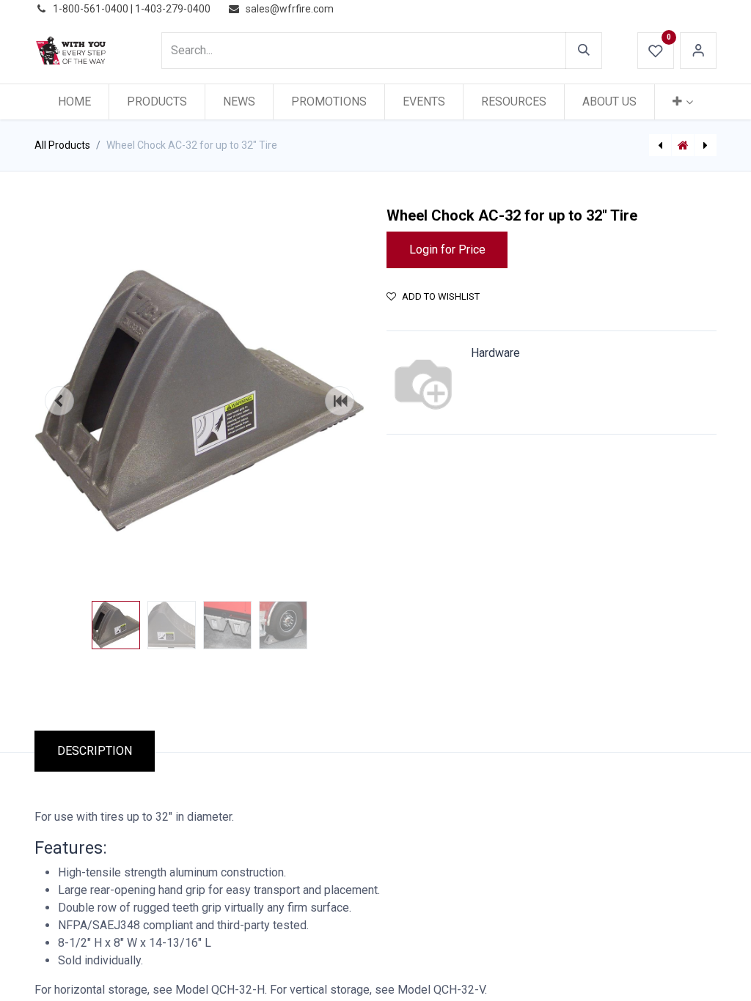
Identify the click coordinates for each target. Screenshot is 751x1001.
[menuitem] (74, 101)
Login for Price (447, 249)
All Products (62, 145)
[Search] (583, 50)
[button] (59, 400)
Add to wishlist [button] (441, 296)
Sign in (698, 50)
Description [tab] (94, 751)
